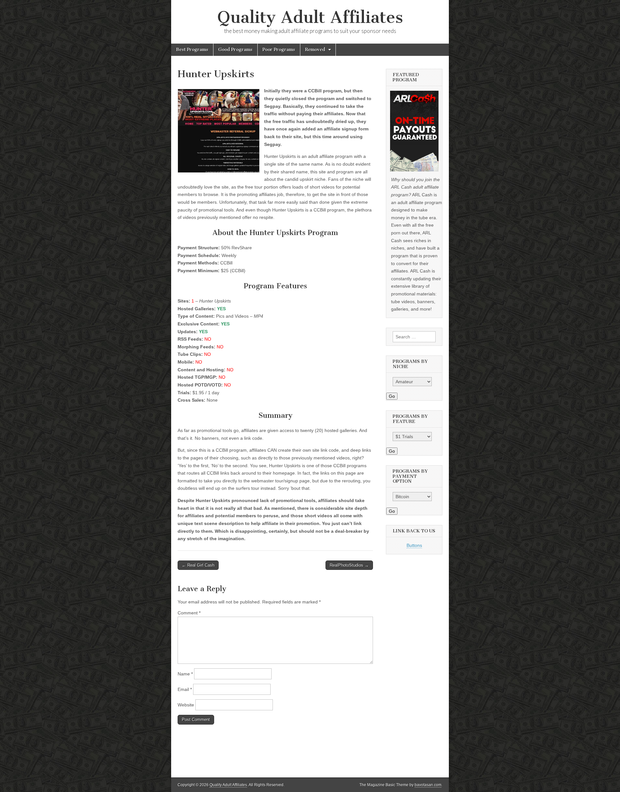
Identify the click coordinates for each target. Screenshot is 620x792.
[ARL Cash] (414, 131)
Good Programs (235, 49)
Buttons (414, 545)
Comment (189, 612)
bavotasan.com (428, 785)
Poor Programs (279, 49)
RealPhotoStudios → (349, 565)
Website (186, 704)
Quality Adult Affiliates (310, 17)
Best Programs (192, 49)
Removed (315, 49)
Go (392, 396)
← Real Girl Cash (198, 565)
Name (185, 673)
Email (185, 689)
